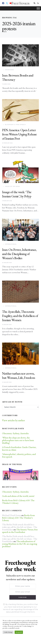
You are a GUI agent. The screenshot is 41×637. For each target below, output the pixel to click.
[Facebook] (3, 3)
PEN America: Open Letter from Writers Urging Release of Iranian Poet (19, 134)
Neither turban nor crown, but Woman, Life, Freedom (18, 375)
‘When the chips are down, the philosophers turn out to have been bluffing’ (18, 440)
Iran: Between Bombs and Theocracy (17, 77)
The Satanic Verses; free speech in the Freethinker (20, 531)
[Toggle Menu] (38, 8)
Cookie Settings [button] (8, 632)
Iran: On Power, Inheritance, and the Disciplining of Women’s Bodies (19, 253)
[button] (38, 3)
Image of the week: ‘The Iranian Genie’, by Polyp (16, 194)
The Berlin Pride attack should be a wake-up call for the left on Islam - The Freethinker (19, 527)
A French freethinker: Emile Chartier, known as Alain (19, 448)
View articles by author (13, 420)
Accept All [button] (19, 632)
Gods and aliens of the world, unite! (18, 496)
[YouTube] (11, 3)
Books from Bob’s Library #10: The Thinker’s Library (18, 501)
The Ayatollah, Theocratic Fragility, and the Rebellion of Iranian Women (20, 315)
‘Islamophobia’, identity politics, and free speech (19, 455)
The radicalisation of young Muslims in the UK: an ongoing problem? (19, 544)
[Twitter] (7, 3)
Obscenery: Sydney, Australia (15, 433)
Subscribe (23, 597)
